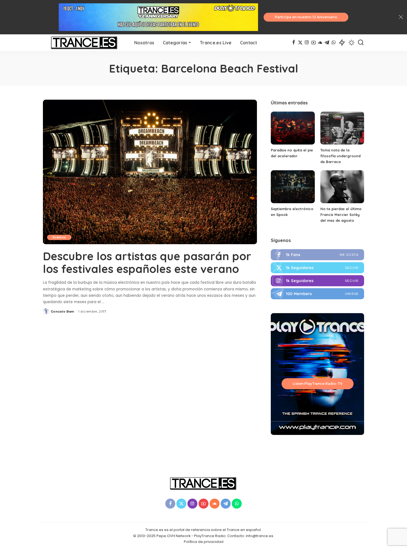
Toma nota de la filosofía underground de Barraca (340, 156)
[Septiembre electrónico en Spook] (293, 186)
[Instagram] (307, 42)
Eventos (59, 237)
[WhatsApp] (333, 42)
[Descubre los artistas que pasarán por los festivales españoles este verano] (150, 172)
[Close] (401, 17)
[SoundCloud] (320, 42)
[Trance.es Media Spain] (84, 42)
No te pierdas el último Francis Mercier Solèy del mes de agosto (341, 215)
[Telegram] (326, 42)
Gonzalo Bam (62, 311)
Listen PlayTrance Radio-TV (317, 384)
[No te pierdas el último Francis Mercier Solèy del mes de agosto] (342, 186)
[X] (300, 42)
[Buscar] (360, 42)
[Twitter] (317, 267)
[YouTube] (313, 42)
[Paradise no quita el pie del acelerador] (293, 128)
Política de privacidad (203, 541)
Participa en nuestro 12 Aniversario (306, 17)
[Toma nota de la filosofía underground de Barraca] (342, 128)
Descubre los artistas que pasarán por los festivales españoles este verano (147, 262)
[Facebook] (293, 42)
